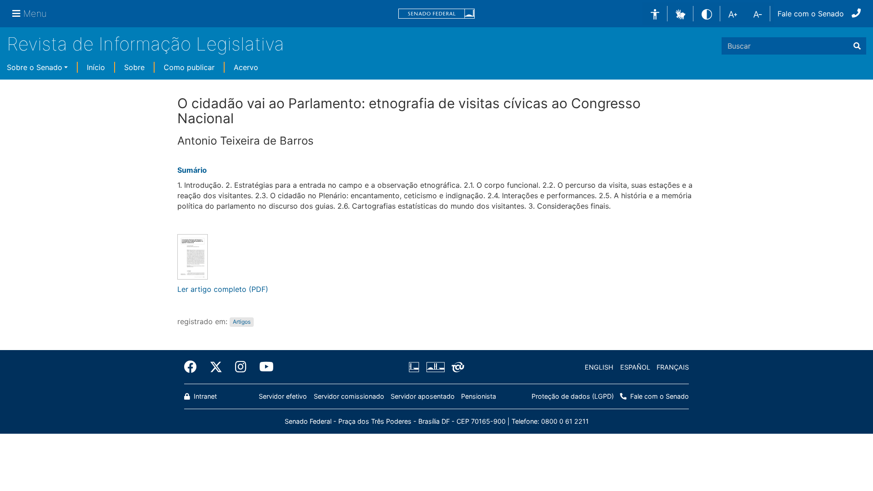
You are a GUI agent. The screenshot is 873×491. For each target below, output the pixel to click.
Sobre (134, 67)
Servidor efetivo (283, 396)
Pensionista (478, 396)
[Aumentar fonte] (732, 14)
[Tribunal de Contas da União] (456, 367)
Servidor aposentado (423, 396)
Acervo (246, 67)
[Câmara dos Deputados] (415, 367)
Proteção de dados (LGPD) (573, 396)
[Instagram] (241, 366)
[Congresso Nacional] (435, 367)
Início (96, 67)
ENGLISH (599, 367)
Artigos (242, 322)
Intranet (204, 396)
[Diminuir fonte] (757, 14)
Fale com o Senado (811, 13)
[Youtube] (263, 366)
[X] (216, 366)
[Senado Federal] (436, 14)
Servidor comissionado (349, 396)
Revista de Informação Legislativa (145, 44)
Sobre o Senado (34, 67)
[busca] (857, 46)
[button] (680, 13)
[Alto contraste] (706, 13)
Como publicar (189, 67)
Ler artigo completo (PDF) (222, 289)
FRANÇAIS (673, 367)
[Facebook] (193, 366)
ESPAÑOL (635, 367)
